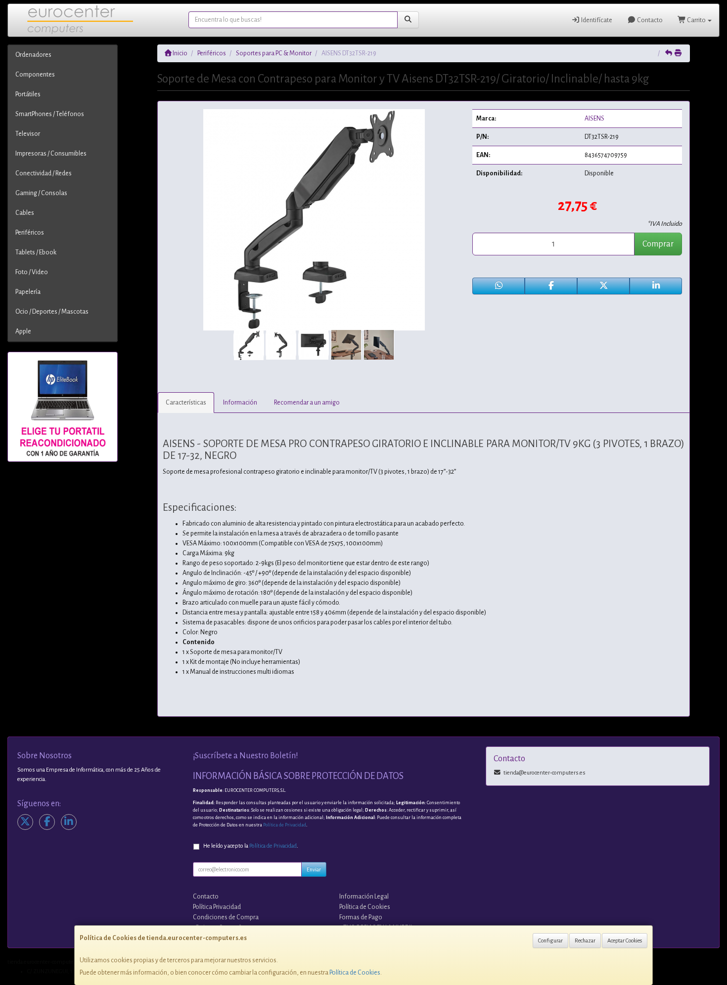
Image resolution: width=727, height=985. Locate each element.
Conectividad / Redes (43, 173)
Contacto (649, 20)
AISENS (594, 118)
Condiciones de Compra (226, 917)
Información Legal (364, 896)
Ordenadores (33, 54)
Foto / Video (31, 272)
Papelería (28, 291)
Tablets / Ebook (35, 252)
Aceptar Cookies (624, 941)
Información (240, 402)
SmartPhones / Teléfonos (49, 114)
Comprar (658, 244)
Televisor (27, 133)
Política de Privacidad (284, 824)
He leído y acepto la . (250, 846)
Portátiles (28, 94)
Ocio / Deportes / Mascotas (52, 311)
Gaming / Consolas (41, 193)
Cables (24, 212)
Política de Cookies (354, 972)
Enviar (314, 869)
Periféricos (29, 232)
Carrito (696, 20)
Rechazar (585, 941)
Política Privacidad (217, 906)
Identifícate (596, 20)
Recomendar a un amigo (307, 402)
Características (186, 402)
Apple (23, 331)
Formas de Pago (360, 917)
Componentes (35, 74)
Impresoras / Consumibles (51, 153)
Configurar (550, 941)
